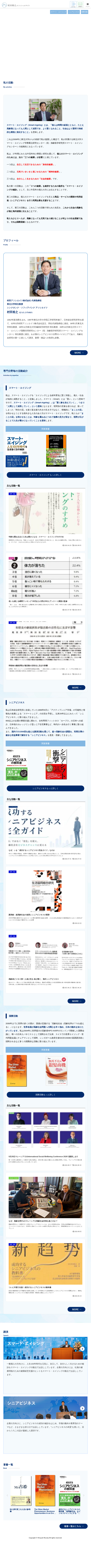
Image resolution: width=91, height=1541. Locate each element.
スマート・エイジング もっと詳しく (45, 475)
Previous (7, 1495)
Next (84, 1495)
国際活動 (84, 12)
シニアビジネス (73, 12)
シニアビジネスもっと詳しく (45, 788)
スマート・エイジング (58, 12)
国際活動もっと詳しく (45, 1095)
